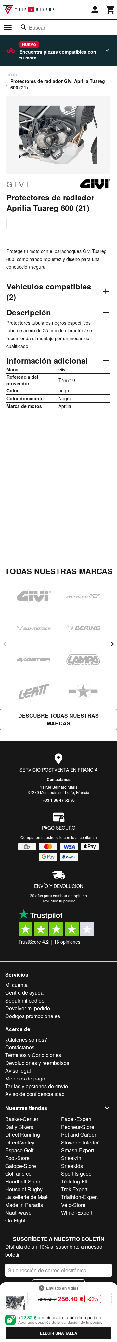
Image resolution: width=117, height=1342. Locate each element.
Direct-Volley (19, 1142)
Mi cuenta (16, 985)
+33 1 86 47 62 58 (59, 800)
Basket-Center (21, 1119)
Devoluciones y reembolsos (37, 1063)
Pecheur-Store (77, 1127)
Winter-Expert (76, 1212)
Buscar (37, 27)
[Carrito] (110, 10)
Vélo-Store (73, 1204)
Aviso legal (18, 1070)
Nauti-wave (18, 1212)
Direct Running (22, 1134)
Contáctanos (59, 779)
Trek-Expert (74, 1189)
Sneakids (72, 1165)
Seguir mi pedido (25, 1000)
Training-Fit (74, 1181)
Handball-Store (22, 1181)
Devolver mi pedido (27, 1008)
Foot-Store (17, 1158)
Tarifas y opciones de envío (36, 1086)
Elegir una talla (58, 1333)
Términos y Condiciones (33, 1055)
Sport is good (76, 1173)
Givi (18, 184)
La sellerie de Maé (26, 1197)
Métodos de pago (25, 1078)
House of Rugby (24, 1189)
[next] (112, 643)
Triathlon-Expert (79, 1197)
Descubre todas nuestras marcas (58, 719)
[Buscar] (24, 27)
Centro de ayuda (24, 992)
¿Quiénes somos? (26, 1039)
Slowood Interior (80, 1142)
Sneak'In (71, 1158)
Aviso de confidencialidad (35, 1094)
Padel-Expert (76, 1119)
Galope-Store (20, 1165)
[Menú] (8, 27)
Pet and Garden (79, 1134)
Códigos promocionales (32, 1016)
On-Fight (15, 1220)
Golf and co (18, 1173)
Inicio (11, 74)
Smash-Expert (77, 1150)
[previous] (4, 643)
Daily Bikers (19, 1127)
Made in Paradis (24, 1204)
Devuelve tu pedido (58, 900)
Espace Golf (19, 1150)
